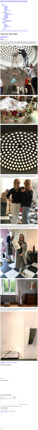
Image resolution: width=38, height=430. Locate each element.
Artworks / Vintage (7, 10)
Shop (3, 5)
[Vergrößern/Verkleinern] (0, 428)
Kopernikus (6, 16)
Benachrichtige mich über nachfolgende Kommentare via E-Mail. (12, 406)
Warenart (15, 362)
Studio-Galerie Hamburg (8, 21)
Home (3, 4)
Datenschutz (6, 411)
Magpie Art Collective (3, 362)
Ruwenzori (6, 14)
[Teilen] (2, 428)
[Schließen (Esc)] (3, 428)
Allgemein (2, 39)
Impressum (2, 411)
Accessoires (6, 7)
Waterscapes (6, 17)
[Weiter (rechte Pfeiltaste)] (1, 429)
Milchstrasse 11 (9, 362)
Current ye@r (2, 409)
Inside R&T (6, 25)
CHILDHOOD (6, 13)
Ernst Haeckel (6, 15)
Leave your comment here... (23, 404)
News (5, 27)
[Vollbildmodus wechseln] (1, 428)
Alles (5, 23)
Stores (3, 19)
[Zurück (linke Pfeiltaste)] (0, 429)
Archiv (5, 28)
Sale (5, 11)
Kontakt (3, 29)
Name (15, 396)
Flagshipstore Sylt (7, 20)
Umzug (13, 362)
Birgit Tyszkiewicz (4, 37)
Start (1, 38)
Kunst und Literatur (7, 26)
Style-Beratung (4, 18)
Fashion (5, 24)
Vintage (5, 8)
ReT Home (6, 9)
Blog (3, 22)
